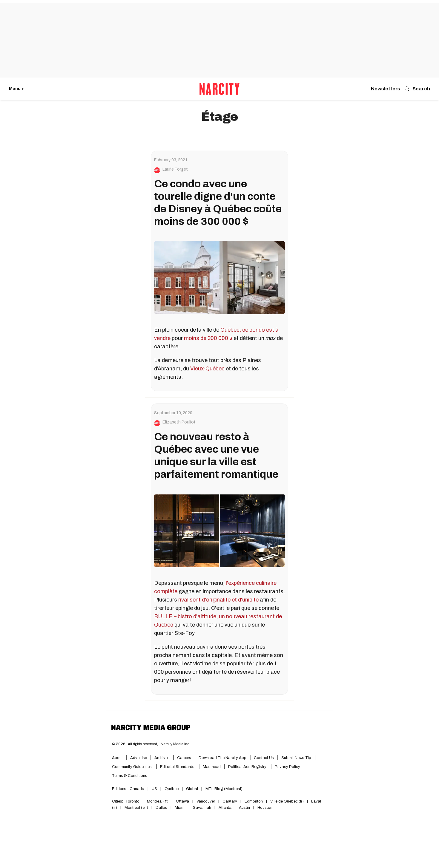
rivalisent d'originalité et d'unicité (218, 600)
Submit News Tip (296, 758)
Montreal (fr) (157, 801)
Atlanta (225, 808)
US (154, 789)
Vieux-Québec (207, 369)
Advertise (138, 758)
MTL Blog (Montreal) (223, 789)
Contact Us (264, 758)
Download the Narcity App (222, 758)
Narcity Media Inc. (175, 744)
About (117, 758)
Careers (184, 758)
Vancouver (206, 801)
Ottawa (182, 801)
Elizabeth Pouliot (179, 422)
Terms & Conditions (129, 776)
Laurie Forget (175, 169)
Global (192, 789)
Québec (172, 789)
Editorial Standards (177, 767)
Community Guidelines (132, 767)
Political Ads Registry (247, 767)
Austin (244, 808)
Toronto (132, 801)
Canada (137, 789)
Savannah (202, 808)
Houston (264, 808)
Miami (180, 808)
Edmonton (254, 801)
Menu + (16, 88)
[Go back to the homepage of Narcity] (219, 89)
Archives (162, 758)
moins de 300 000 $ (208, 338)
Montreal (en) (136, 808)
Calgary (229, 801)
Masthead (212, 767)
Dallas (161, 808)
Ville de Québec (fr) (287, 801)
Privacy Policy (287, 767)
